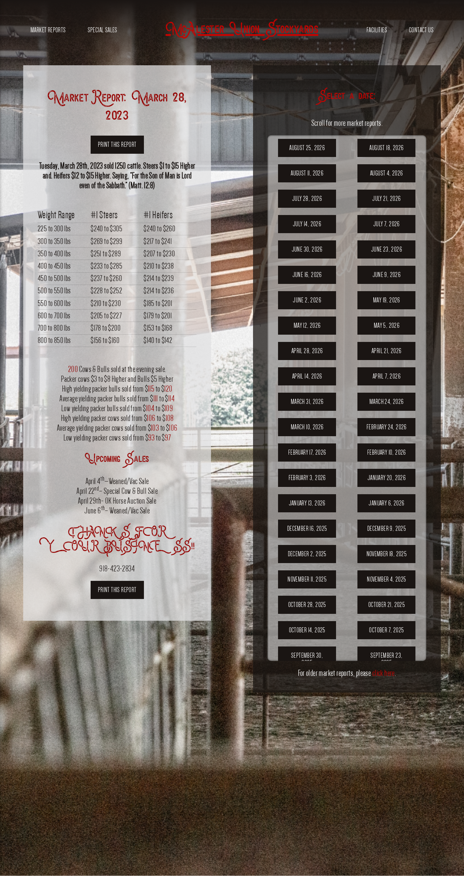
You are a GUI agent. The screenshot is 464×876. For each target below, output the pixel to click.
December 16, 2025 (307, 528)
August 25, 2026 (307, 148)
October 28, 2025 (307, 604)
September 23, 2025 (386, 659)
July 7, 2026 (386, 224)
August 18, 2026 (386, 148)
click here (383, 673)
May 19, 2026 (386, 300)
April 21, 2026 (387, 351)
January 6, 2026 (386, 503)
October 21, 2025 (386, 604)
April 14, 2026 (307, 376)
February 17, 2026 (307, 452)
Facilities (376, 30)
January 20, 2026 (387, 478)
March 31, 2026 (307, 401)
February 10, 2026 (386, 452)
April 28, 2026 (307, 351)
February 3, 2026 (307, 478)
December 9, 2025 (386, 528)
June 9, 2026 (387, 274)
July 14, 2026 (307, 224)
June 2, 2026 (307, 300)
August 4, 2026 (386, 173)
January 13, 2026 (307, 503)
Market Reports (48, 30)
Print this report (117, 144)
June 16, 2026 (307, 274)
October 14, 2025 (307, 630)
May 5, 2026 (386, 325)
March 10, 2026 (307, 427)
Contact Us (421, 30)
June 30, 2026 (307, 249)
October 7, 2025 (386, 630)
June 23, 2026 (386, 249)
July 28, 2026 (307, 198)
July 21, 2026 (386, 198)
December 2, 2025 (307, 554)
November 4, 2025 (386, 579)
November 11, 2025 (307, 579)
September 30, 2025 (307, 659)
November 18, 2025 (386, 554)
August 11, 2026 (307, 173)
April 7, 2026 (387, 376)
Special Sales (102, 30)
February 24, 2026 (386, 427)
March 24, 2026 (386, 401)
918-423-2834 (117, 568)
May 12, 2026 (307, 325)
